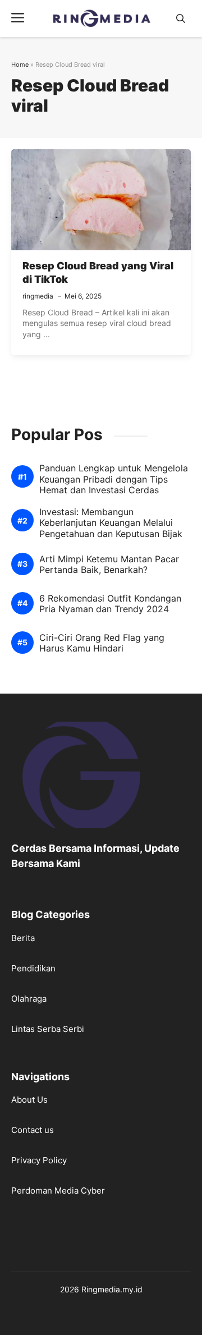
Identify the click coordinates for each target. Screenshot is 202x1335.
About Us (29, 1099)
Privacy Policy (39, 1160)
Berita (23, 938)
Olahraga (29, 998)
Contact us (32, 1130)
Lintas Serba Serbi (47, 1029)
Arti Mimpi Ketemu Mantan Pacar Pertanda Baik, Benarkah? (109, 564)
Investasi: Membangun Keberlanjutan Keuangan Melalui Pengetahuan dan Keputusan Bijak (110, 523)
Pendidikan (33, 968)
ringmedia (37, 296)
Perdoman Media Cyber (58, 1190)
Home (20, 64)
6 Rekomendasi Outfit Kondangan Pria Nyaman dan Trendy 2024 (110, 603)
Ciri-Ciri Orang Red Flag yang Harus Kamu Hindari (101, 643)
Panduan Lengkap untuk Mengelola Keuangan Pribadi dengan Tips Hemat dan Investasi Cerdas (113, 479)
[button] (180, 19)
